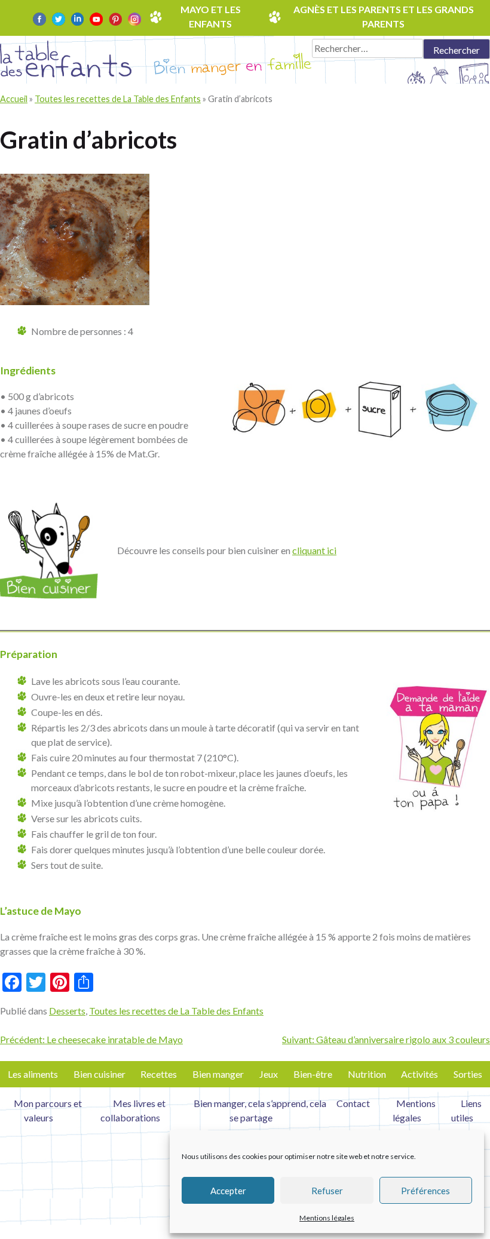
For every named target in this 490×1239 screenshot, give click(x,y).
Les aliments (33, 1074)
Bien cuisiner (99, 1074)
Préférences (425, 1190)
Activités (419, 1074)
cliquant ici (314, 550)
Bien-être (312, 1074)
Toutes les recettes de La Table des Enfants (118, 99)
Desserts (67, 1010)
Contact (353, 1103)
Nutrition (367, 1074)
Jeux (268, 1074)
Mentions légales (326, 1217)
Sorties (468, 1074)
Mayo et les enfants (210, 16)
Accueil (13, 99)
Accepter (228, 1190)
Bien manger (218, 1074)
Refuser (327, 1190)
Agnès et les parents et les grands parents (383, 16)
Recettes (158, 1074)
